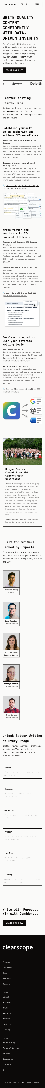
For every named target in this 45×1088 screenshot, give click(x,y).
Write (5, 1008)
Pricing (6, 962)
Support (6, 984)
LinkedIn (7, 1065)
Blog (5, 973)
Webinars (7, 978)
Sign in (24, 4)
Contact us (8, 1059)
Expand (6, 997)
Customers (7, 968)
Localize (7, 1024)
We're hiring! (9, 1043)
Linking (6, 1030)
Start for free (14, 70)
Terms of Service (11, 1048)
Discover (7, 1002)
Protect (6, 1019)
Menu (37, 4)
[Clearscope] (9, 4)
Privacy (6, 1054)
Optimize (7, 1013)
